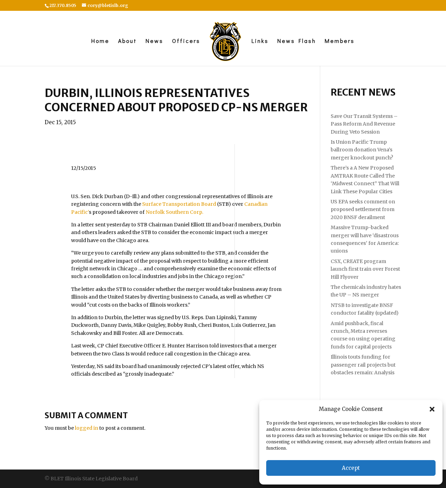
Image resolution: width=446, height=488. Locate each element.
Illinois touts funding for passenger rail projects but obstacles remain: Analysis (363, 365)
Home (100, 41)
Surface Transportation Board (179, 204)
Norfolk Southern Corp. (174, 212)
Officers (186, 41)
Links (260, 41)
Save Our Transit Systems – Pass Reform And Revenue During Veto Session (364, 124)
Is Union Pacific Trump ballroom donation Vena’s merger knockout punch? (362, 150)
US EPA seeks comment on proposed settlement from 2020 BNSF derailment (363, 209)
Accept (351, 468)
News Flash (296, 41)
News (154, 41)
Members (340, 41)
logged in (86, 428)
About (127, 41)
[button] (432, 409)
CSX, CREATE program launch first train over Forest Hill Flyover (365, 269)
